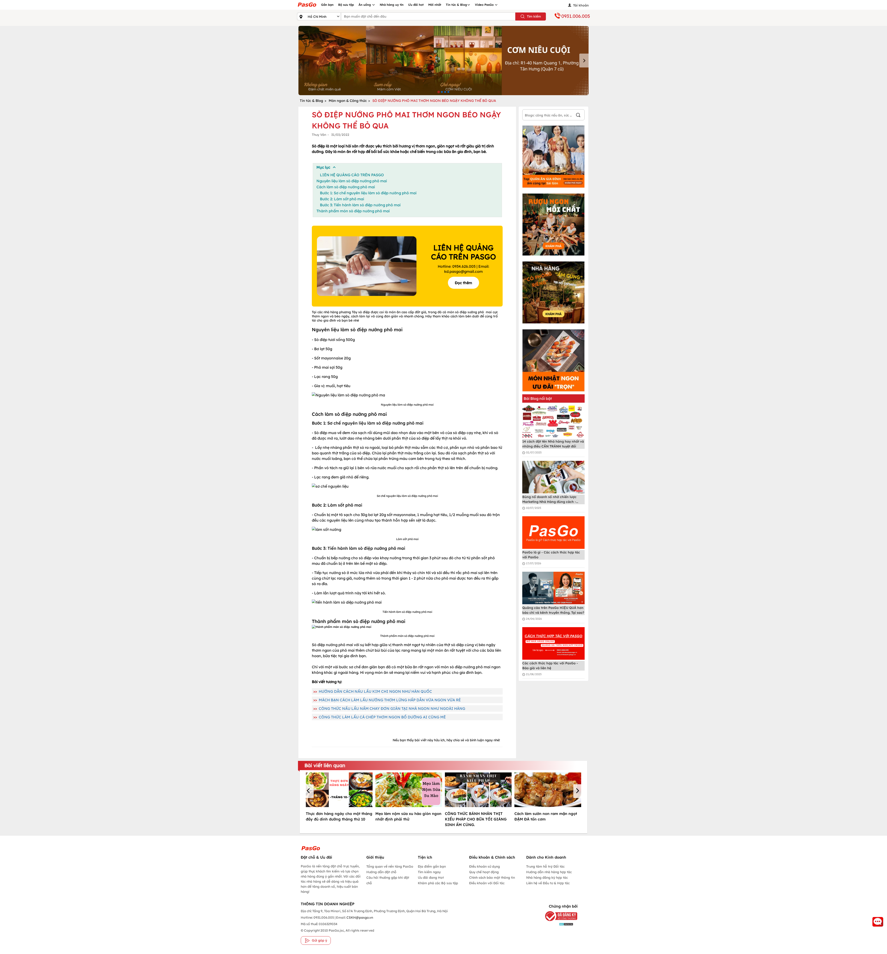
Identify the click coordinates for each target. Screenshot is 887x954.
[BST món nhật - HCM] (553, 360)
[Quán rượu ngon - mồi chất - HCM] (553, 224)
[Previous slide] (303, 60)
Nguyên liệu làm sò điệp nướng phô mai (351, 181)
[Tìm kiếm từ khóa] (578, 115)
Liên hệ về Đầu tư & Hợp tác (548, 883)
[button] (309, 791)
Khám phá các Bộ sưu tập (438, 883)
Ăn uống (365, 4)
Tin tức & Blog (456, 4)
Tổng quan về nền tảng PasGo (389, 866)
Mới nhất (434, 4)
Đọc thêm (463, 282)
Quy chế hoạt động (484, 872)
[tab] (438, 92)
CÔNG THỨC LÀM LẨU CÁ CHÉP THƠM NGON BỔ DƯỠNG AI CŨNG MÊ (382, 717)
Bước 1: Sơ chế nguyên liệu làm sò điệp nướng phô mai (368, 193)
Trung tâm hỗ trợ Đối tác (545, 866)
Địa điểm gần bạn (432, 866)
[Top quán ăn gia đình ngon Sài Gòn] (553, 156)
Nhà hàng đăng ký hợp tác (547, 877)
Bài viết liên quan (324, 765)
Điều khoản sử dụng (484, 866)
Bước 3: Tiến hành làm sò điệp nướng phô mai (360, 205)
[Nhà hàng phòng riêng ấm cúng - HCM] (553, 292)
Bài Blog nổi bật (538, 398)
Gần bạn (327, 4)
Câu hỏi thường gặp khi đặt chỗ (387, 880)
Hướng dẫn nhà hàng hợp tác (549, 872)
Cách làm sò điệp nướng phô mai (345, 187)
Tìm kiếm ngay (429, 872)
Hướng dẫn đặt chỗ (381, 872)
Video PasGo (485, 4)
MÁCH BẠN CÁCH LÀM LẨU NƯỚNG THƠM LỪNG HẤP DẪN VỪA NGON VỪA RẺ (390, 700)
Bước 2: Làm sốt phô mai (342, 199)
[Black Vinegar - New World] (443, 60)
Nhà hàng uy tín (392, 4)
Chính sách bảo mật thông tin (492, 877)
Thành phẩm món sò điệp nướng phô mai (353, 211)
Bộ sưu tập (346, 4)
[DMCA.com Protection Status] (558, 923)
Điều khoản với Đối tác (486, 883)
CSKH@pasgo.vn (359, 917)
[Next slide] (584, 60)
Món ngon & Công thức (348, 100)
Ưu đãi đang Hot (431, 877)
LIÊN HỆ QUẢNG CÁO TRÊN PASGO (352, 175)
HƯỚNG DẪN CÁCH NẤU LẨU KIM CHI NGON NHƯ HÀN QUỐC (375, 691)
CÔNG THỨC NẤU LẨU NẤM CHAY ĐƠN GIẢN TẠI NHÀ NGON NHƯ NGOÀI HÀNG (392, 708)
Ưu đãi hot (416, 4)
